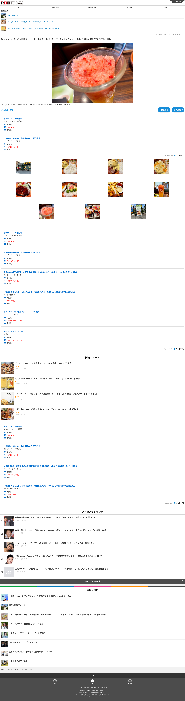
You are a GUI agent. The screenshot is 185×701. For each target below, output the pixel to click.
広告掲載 (86, 687)
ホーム (19, 7)
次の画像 (177, 110)
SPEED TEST (92, 7)
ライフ (166, 7)
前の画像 (164, 110)
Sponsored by (168, 155)
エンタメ (129, 7)
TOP (92, 675)
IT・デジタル (55, 7)
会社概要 (93, 687)
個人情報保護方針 (103, 687)
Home (55, 683)
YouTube (130, 683)
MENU (176, 2)
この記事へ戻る (7, 110)
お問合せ (79, 687)
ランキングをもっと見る (92, 581)
